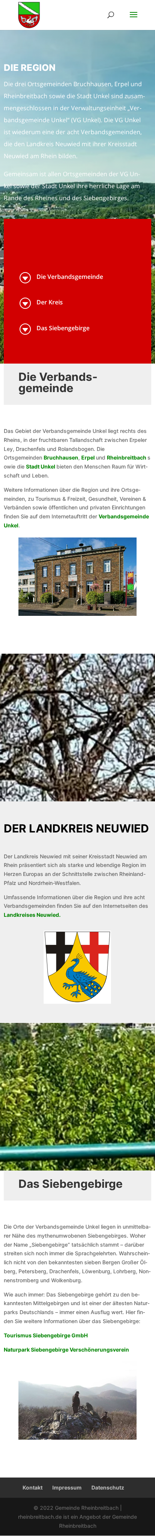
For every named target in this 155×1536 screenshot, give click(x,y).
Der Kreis (49, 302)
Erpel (88, 457)
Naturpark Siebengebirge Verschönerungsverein (66, 1349)
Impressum (67, 1487)
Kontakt (33, 1487)
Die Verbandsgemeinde (69, 276)
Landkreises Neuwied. (32, 915)
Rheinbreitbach (126, 457)
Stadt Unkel (40, 466)
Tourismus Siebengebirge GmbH (46, 1335)
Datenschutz (107, 1487)
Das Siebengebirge (63, 328)
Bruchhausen (61, 457)
